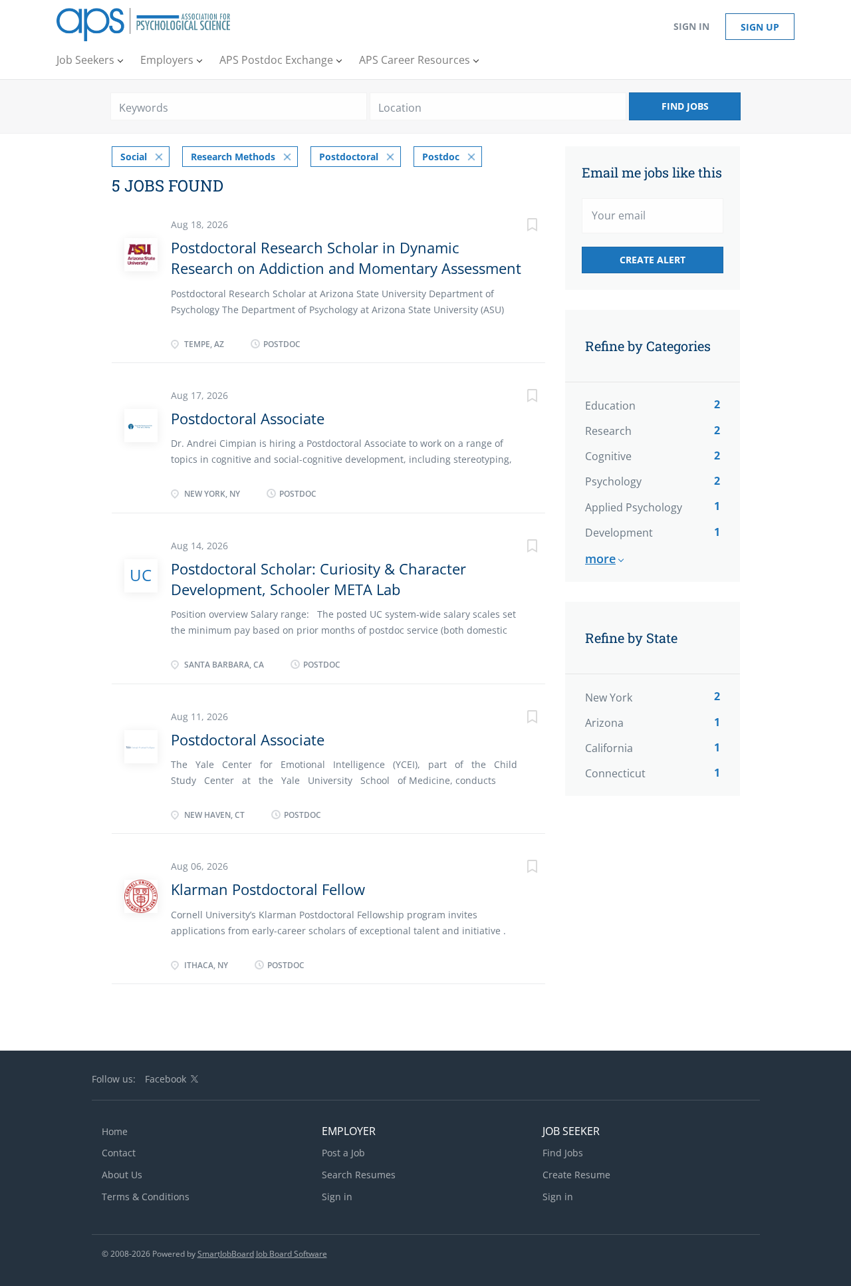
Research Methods (233, 156)
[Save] (518, 226)
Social (133, 156)
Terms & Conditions (145, 1196)
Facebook (165, 1079)
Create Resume (576, 1174)
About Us (122, 1174)
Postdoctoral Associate (247, 418)
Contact (119, 1152)
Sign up (760, 27)
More (600, 559)
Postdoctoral (348, 156)
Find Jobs (685, 106)
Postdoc (440, 156)
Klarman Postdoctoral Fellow (268, 889)
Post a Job (343, 1152)
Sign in (691, 26)
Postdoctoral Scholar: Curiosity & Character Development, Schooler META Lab (318, 579)
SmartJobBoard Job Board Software (262, 1253)
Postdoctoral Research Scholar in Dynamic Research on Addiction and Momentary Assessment (346, 257)
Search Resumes (359, 1174)
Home (115, 1131)
